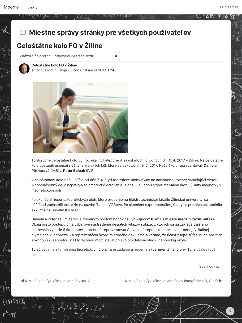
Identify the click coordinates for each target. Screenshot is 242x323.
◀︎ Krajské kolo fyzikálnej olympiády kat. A (56, 281)
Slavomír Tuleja (54, 70)
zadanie (123, 249)
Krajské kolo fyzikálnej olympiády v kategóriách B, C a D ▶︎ (173, 281)
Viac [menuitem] (31, 8)
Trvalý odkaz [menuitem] (208, 266)
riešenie (140, 249)
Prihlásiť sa (229, 7)
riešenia (69, 249)
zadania (48, 249)
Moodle (11, 6)
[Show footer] (230, 311)
